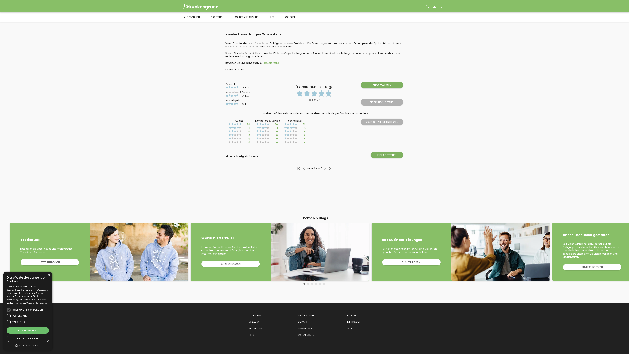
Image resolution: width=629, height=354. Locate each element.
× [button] (49, 275)
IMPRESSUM (353, 322)
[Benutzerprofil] (434, 6)
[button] (28, 345)
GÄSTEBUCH (217, 17)
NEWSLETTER (305, 328)
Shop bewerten (382, 85)
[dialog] (27, 311)
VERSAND (254, 322)
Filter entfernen (386, 155)
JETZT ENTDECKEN (50, 262)
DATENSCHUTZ (306, 335)
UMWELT (302, 322)
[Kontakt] (428, 6)
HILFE (271, 17)
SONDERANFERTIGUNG (246, 17)
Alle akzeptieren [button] (28, 330)
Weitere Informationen (37, 302)
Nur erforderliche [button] (28, 338)
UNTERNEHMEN (306, 315)
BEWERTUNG (255, 328)
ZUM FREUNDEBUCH (592, 267)
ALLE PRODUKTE (191, 17)
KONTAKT (290, 17)
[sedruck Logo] (207, 6)
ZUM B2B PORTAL (411, 262)
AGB (349, 328)
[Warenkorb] (441, 6)
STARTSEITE (255, 315)
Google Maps (271, 63)
